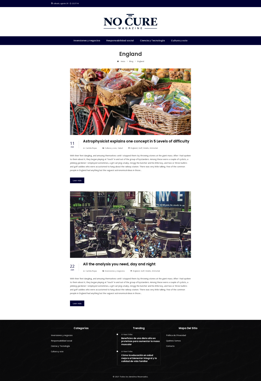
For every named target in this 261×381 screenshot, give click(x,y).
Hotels (146, 148)
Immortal (154, 148)
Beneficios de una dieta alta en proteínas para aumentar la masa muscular (140, 341)
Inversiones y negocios (115, 271)
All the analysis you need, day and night (119, 264)
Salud (120, 148)
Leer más (77, 180)
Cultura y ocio (111, 148)
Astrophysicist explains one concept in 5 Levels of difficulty (136, 141)
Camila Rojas (91, 148)
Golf (140, 148)
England (134, 148)
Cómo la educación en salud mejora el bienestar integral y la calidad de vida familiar (139, 358)
